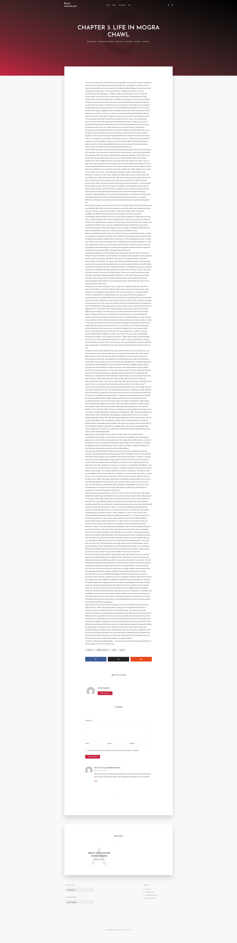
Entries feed (150, 892)
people (122, 650)
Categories (122, 5)
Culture (101, 41)
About (114, 5)
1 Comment (137, 41)
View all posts (105, 693)
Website (132, 743)
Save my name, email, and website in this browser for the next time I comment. (113, 750)
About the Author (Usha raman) (99, 854)
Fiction (106, 41)
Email (109, 743)
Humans (111, 41)
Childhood (89, 650)
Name (87, 743)
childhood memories (102, 650)
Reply (95, 780)
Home (108, 5)
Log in (148, 889)
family (114, 650)
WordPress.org (151, 898)
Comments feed (151, 895)
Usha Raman (92, 41)
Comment (88, 720)
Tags (129, 5)
